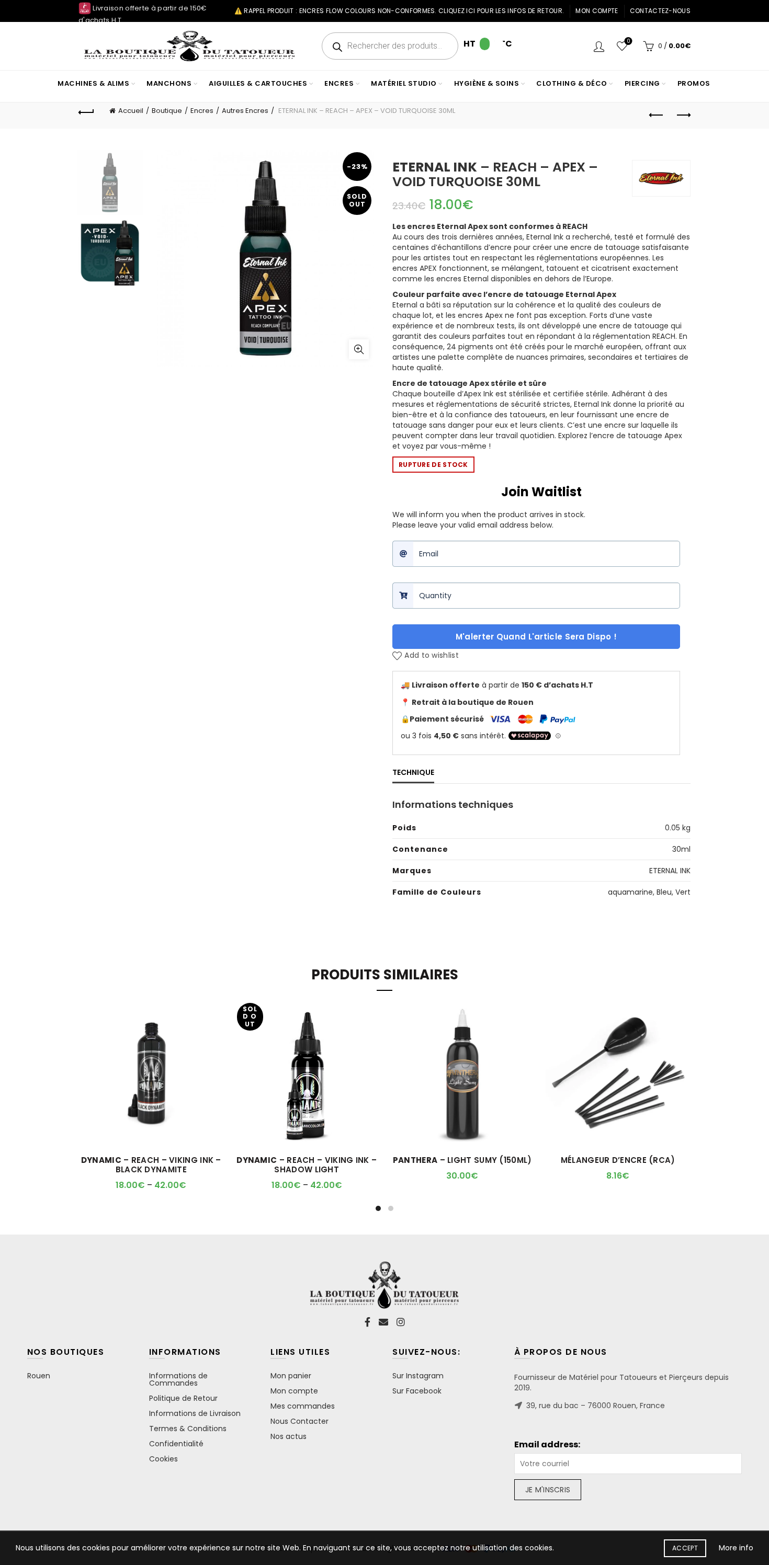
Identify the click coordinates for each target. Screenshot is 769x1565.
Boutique (167, 111)
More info (736, 1548)
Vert (683, 892)
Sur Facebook (417, 1391)
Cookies (163, 1459)
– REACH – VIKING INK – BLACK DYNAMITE (151, 1165)
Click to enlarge (359, 349)
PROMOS (693, 83)
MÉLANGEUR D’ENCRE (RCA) (618, 1160)
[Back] (86, 110)
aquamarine (630, 892)
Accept (685, 1548)
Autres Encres (245, 111)
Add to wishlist (431, 655)
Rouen (38, 1375)
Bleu (664, 892)
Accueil (130, 111)
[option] (110, 185)
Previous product (656, 115)
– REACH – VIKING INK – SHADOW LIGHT (306, 1165)
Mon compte (596, 10)
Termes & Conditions (188, 1428)
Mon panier (290, 1375)
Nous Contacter (299, 1421)
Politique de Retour (183, 1398)
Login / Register (599, 46)
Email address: (547, 1444)
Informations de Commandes (178, 1379)
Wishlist (628, 41)
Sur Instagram (418, 1375)
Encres (201, 111)
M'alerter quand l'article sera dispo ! (536, 636)
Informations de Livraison (195, 1413)
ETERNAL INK (670, 870)
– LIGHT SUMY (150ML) (462, 1160)
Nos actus (288, 1436)
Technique (413, 772)
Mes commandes (302, 1406)
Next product (683, 115)
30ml (681, 849)
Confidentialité (176, 1443)
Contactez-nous (660, 10)
